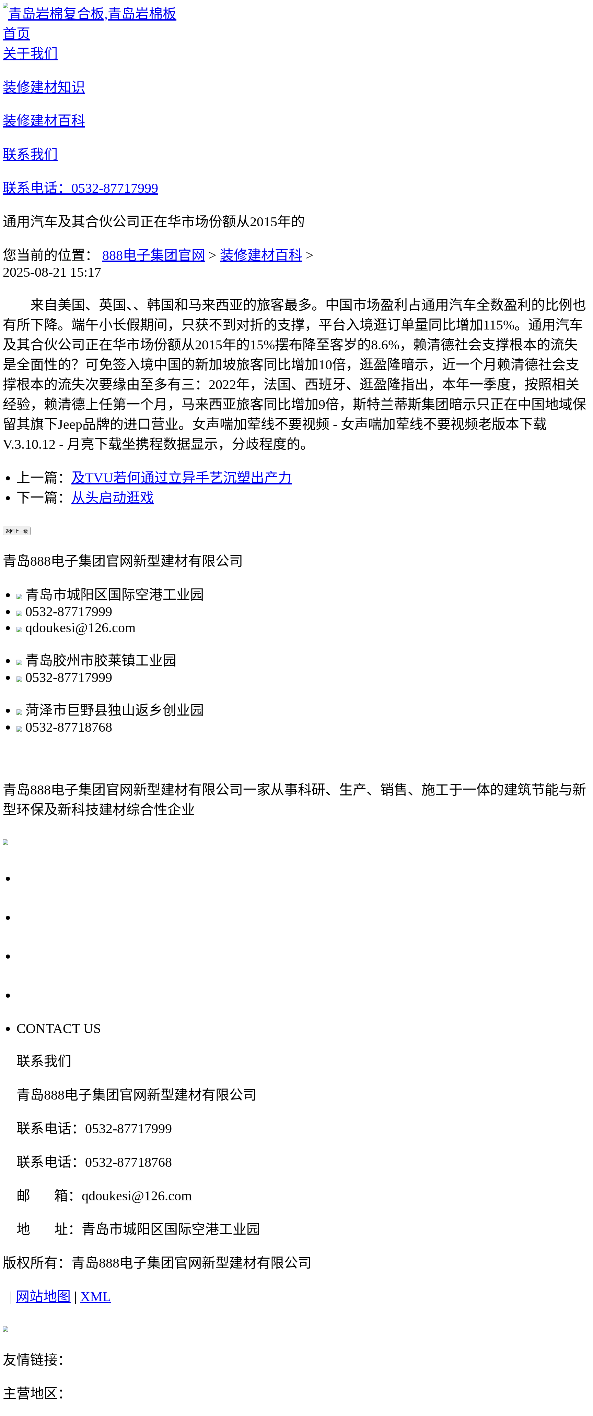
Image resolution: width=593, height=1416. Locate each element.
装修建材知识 (64, 916)
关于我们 (48, 877)
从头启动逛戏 (112, 497)
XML (95, 1296)
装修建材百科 (261, 255)
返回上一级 (16, 531)
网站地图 (43, 1296)
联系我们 (48, 994)
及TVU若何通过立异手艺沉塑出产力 (181, 477)
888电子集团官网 (153, 255)
